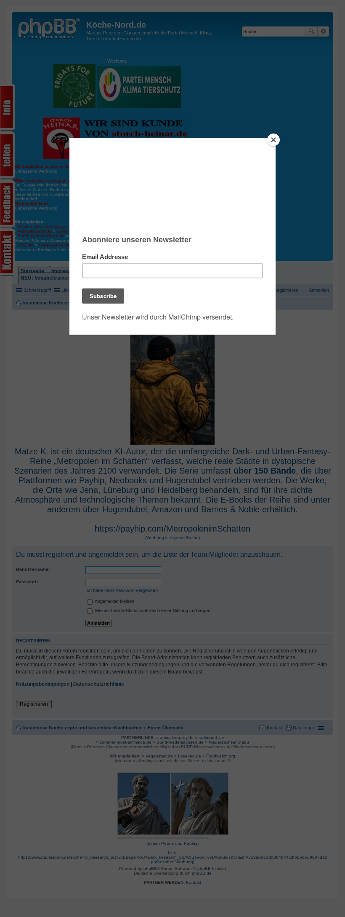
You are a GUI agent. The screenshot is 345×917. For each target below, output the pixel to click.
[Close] (273, 140)
